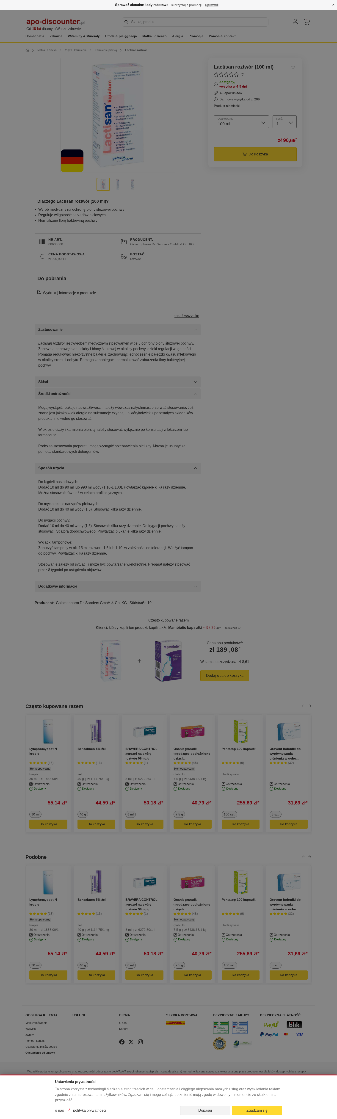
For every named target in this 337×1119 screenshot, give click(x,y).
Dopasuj (205, 1110)
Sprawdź (211, 5)
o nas (59, 1110)
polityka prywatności (89, 1110)
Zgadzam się (257, 1110)
